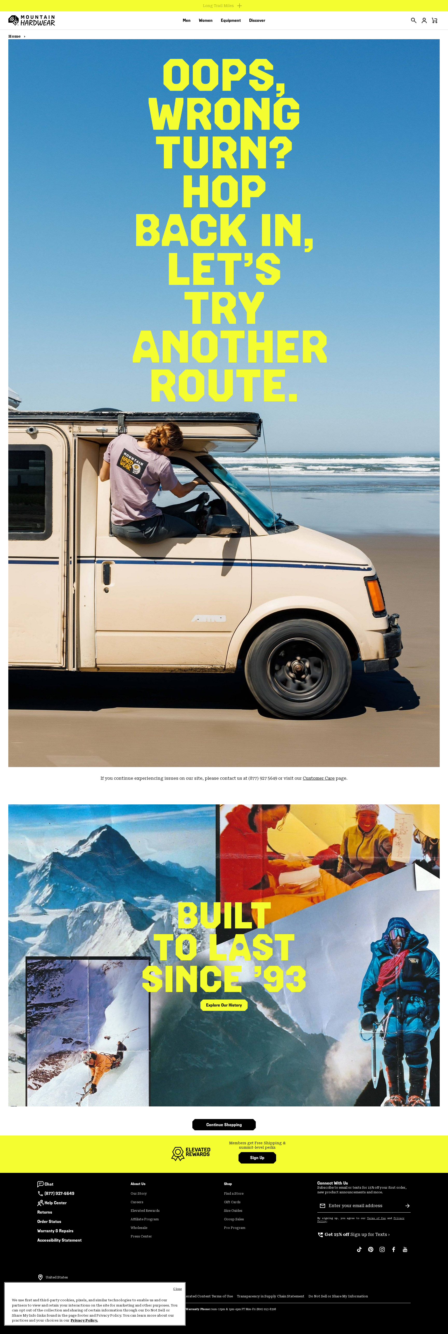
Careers (137, 1202)
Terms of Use (376, 1218)
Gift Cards (232, 1202)
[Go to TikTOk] (359, 1252)
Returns (44, 1212)
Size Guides (233, 1211)
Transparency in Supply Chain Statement (270, 1296)
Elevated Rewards (145, 1211)
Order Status (49, 1221)
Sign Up (257, 1157)
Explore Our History (224, 1005)
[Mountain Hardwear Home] (31, 20)
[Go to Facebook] (393, 1252)
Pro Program (234, 1228)
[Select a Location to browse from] (40, 1277)
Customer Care (319, 778)
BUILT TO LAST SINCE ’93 (224, 947)
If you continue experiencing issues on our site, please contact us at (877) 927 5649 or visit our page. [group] (224, 778)
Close (177, 1289)
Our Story (139, 1193)
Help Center (56, 1202)
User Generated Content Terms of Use (202, 1296)
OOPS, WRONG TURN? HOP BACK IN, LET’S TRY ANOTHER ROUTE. (224, 230)
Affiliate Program (145, 1219)
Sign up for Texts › (353, 1234)
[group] (257, 1145)
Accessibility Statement (59, 1240)
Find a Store (233, 1193)
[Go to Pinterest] (370, 1252)
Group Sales (234, 1219)
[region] (95, 1304)
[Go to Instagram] (382, 1252)
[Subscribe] (407, 1206)
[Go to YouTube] (405, 1252)
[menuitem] (187, 20)
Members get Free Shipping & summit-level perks (257, 1145)
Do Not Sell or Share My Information (338, 1296)
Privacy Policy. (84, 1320)
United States (57, 1277)
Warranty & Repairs (55, 1230)
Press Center (141, 1236)
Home (15, 36)
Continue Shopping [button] (224, 1124)
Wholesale (139, 1228)
